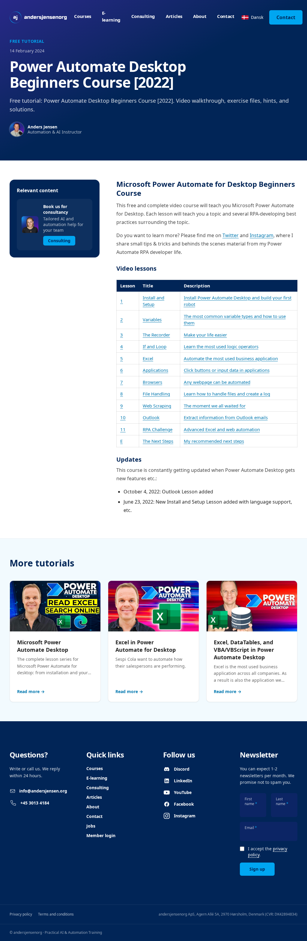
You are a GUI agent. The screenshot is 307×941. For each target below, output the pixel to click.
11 (123, 429)
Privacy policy (21, 914)
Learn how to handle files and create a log (227, 394)
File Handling (156, 394)
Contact (225, 16)
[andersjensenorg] (38, 17)
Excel (148, 358)
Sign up (257, 869)
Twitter (230, 235)
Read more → (31, 691)
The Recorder (156, 335)
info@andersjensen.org (43, 791)
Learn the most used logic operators (221, 346)
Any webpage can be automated (217, 382)
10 (123, 417)
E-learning (111, 16)
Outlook (151, 417)
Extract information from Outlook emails (226, 417)
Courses (82, 16)
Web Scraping (157, 406)
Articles (174, 16)
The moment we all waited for (215, 406)
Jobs (90, 826)
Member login (100, 835)
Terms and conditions (56, 914)
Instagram (261, 235)
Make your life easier (205, 335)
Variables (152, 319)
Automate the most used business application (231, 358)
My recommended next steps (214, 441)
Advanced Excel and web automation (222, 429)
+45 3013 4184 (34, 803)
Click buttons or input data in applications (227, 370)
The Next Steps (158, 441)
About (199, 16)
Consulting (143, 16)
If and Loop (154, 346)
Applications (155, 370)
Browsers (152, 382)
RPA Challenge (157, 429)
